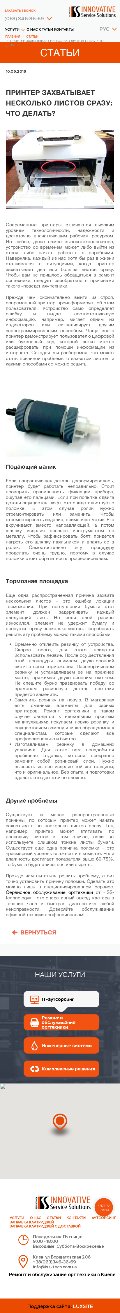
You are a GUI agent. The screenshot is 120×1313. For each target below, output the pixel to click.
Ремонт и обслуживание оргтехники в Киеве (62, 1275)
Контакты (64, 30)
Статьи (46, 30)
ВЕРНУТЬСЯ (38, 932)
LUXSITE (83, 1307)
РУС (104, 29)
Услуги (12, 30)
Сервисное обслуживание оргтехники (49, 892)
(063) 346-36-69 (24, 19)
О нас (32, 30)
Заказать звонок (20, 10)
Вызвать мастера (60, 1212)
